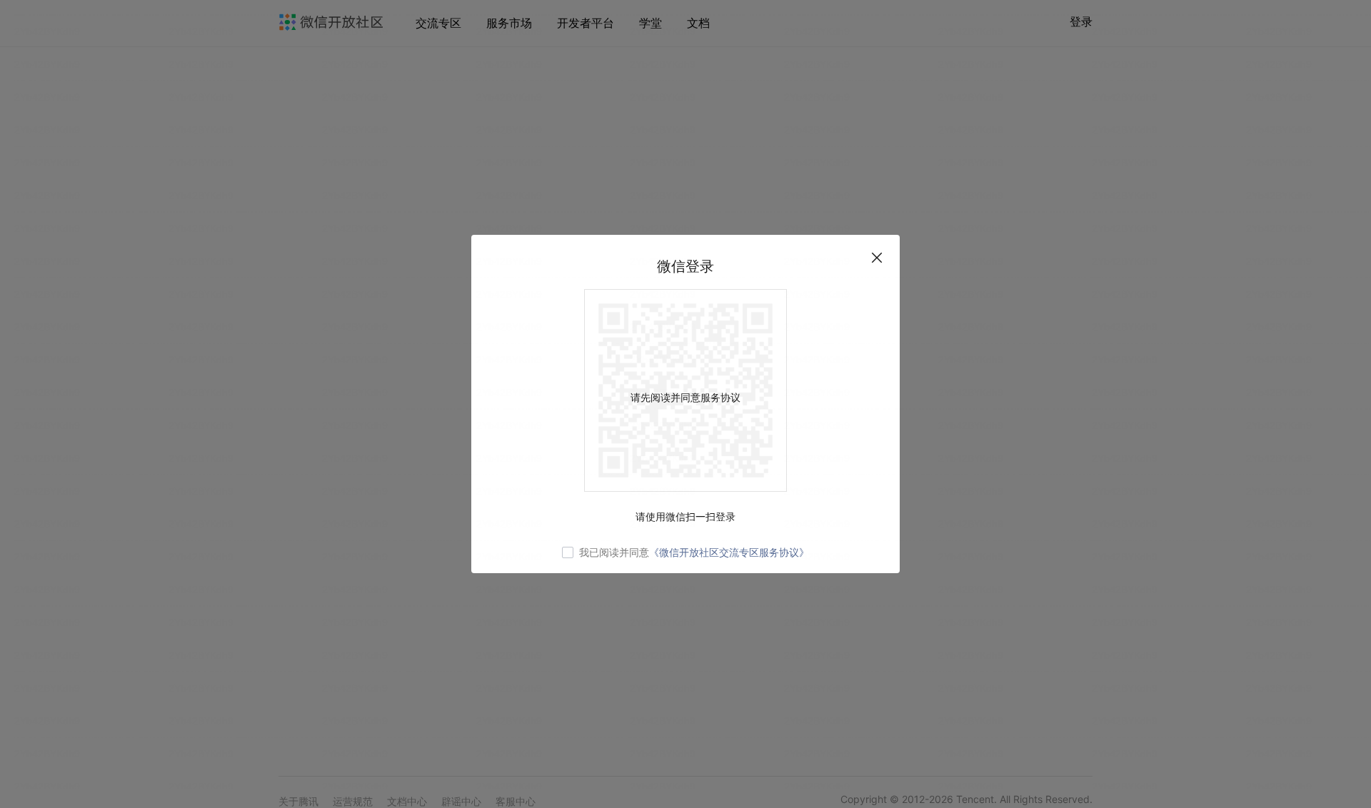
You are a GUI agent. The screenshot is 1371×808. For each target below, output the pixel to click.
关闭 (877, 257)
